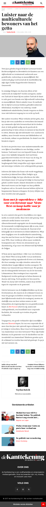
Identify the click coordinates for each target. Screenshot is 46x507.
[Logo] (23, 461)
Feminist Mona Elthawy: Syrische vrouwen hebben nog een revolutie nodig (35, 367)
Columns (10, 8)
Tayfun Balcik (11, 32)
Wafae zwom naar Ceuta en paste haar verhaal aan (28, 427)
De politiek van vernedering (28, 438)
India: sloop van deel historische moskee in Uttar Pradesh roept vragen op (12, 367)
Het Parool (13, 307)
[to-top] (43, 503)
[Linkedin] (22, 62)
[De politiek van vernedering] (8, 442)
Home (3, 8)
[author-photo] (23, 387)
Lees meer (28, 477)
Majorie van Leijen (22, 420)
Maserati (11, 323)
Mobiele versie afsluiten (23, 504)
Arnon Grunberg (21, 441)
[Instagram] (23, 489)
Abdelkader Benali (22, 431)
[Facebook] (17, 62)
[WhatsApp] (28, 62)
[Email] (33, 62)
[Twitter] (12, 62)
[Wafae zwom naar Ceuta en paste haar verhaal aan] (8, 429)
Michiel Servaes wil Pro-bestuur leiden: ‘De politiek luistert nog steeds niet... (28, 415)
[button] (5, 3)
